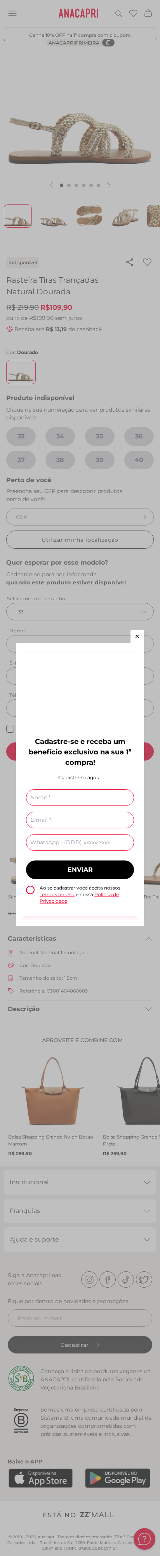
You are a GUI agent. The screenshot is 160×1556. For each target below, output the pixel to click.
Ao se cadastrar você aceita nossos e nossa (80, 894)
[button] (137, 636)
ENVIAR (80, 869)
